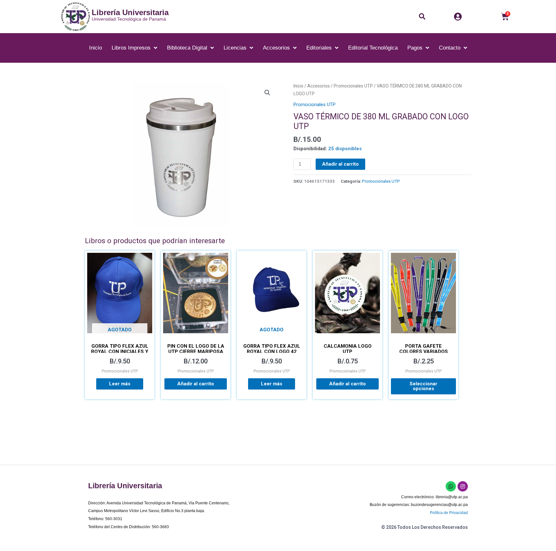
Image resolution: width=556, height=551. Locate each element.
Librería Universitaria (130, 12)
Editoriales (319, 48)
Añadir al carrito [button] (195, 384)
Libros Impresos (131, 48)
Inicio (95, 48)
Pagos (414, 48)
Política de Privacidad (449, 512)
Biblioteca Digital (187, 48)
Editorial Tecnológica (373, 48)
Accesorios (276, 48)
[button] (422, 16)
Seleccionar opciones (423, 386)
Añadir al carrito (340, 164)
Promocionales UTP (353, 85)
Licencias (235, 48)
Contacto (449, 48)
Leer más (119, 384)
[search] (423, 16)
